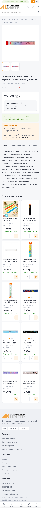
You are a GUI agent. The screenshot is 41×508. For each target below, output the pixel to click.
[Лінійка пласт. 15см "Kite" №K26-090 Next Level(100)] (30, 331)
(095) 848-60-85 (8, 490)
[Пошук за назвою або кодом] (38, 12)
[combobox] (18, 12)
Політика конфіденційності (12, 449)
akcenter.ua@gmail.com (10, 494)
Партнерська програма (11, 470)
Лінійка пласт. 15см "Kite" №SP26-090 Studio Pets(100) (10, 343)
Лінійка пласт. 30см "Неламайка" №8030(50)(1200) (10, 220)
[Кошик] (38, 7)
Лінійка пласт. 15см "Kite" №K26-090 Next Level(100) (30, 343)
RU (37, 2)
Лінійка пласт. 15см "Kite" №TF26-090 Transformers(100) (29, 302)
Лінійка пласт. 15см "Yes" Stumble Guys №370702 (29, 261)
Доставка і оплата (9, 439)
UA (33, 2)
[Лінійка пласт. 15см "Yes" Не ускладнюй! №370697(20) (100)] (10, 249)
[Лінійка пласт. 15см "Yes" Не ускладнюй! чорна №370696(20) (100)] (30, 209)
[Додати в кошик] (16, 236)
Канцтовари (13, 19)
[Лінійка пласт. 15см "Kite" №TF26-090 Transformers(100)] (30, 290)
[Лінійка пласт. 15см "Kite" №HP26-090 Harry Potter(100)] (30, 372)
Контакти (5, 473)
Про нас (5, 459)
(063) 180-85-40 (8, 487)
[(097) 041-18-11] (28, 7)
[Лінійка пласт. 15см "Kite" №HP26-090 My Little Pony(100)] (10, 372)
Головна (4, 19)
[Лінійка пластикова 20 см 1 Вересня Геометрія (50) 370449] (6, 66)
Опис (5, 145)
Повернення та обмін (10, 442)
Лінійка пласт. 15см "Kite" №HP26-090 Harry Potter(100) (29, 384)
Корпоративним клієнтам (11, 463)
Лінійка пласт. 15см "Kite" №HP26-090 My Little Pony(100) (10, 384)
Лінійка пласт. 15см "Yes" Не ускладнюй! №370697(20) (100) (10, 261)
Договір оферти (8, 446)
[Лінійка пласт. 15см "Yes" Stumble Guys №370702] (30, 249)
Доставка (33, 145)
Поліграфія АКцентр (9, 466)
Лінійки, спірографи (10, 22)
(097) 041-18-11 (12, 108)
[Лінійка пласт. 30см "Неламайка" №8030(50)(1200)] (10, 209)
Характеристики (18, 145)
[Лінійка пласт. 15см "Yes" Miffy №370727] (10, 290)
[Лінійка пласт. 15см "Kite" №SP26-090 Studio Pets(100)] (10, 331)
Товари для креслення (28, 19)
